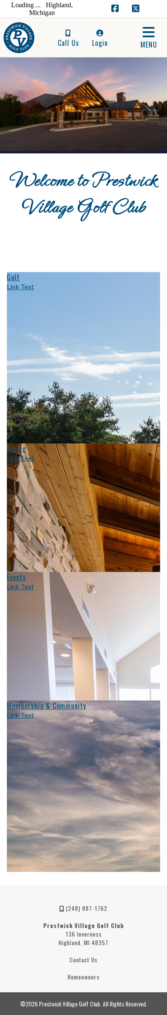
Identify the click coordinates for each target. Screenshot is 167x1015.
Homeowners (84, 977)
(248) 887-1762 (85, 908)
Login (100, 43)
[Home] (16, 37)
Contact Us (84, 959)
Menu (148, 44)
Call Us (68, 43)
